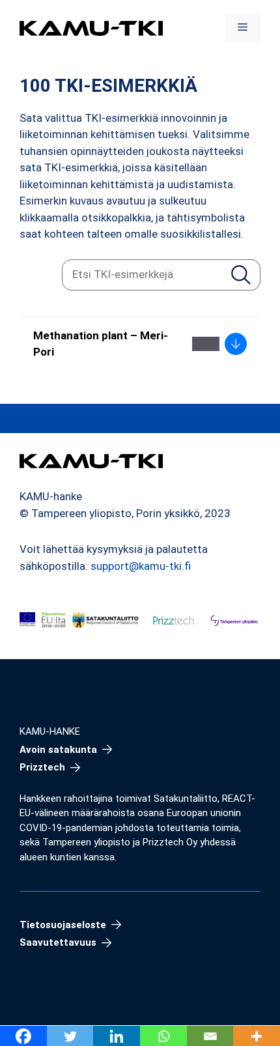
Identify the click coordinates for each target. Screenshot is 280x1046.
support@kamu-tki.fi (141, 565)
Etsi (240, 274)
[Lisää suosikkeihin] (205, 344)
